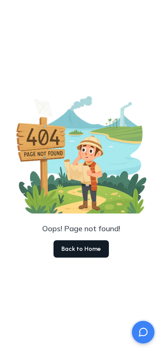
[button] (143, 332)
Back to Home (81, 248)
